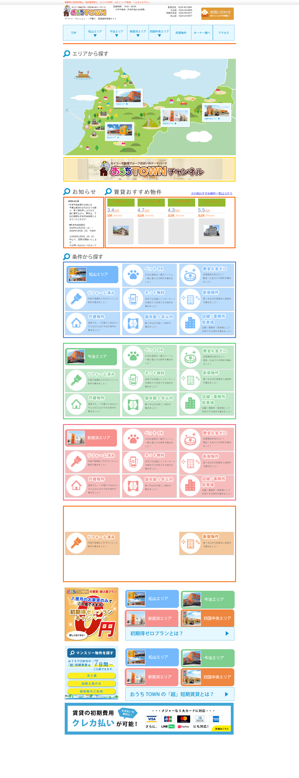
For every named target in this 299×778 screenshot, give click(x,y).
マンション (118, 215)
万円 (113, 210)
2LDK (141, 215)
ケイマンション (121, 201)
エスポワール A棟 (151, 201)
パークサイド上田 (181, 201)
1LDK (171, 215)
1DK (109, 215)
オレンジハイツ (212, 201)
